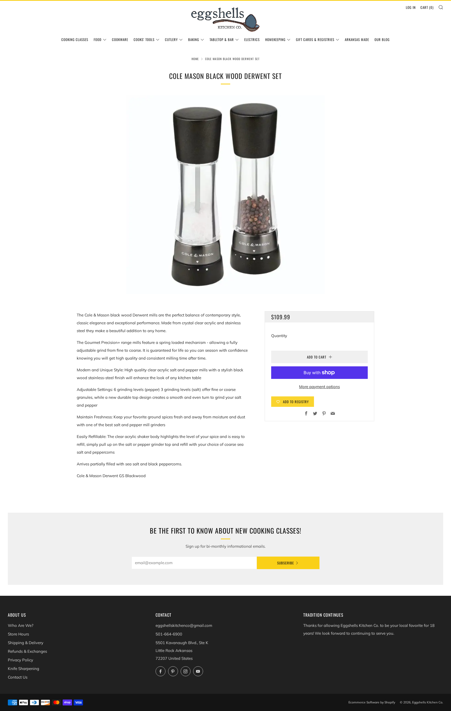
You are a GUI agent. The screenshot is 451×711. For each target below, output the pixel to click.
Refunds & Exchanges (27, 651)
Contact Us (17, 677)
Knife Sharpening (23, 668)
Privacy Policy (20, 659)
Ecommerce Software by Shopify (371, 702)
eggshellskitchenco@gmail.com (184, 625)
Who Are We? (20, 625)
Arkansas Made (357, 39)
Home (195, 59)
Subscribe (285, 562)
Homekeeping (275, 39)
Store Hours (18, 634)
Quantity (279, 335)
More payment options (319, 386)
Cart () (427, 7)
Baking (193, 39)
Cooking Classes (74, 39)
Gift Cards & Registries (315, 39)
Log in (411, 7)
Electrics (252, 39)
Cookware (120, 39)
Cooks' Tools (144, 39)
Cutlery (171, 39)
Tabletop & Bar (222, 39)
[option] (225, 194)
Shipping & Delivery (25, 642)
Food (98, 39)
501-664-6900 (169, 634)
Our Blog (382, 39)
